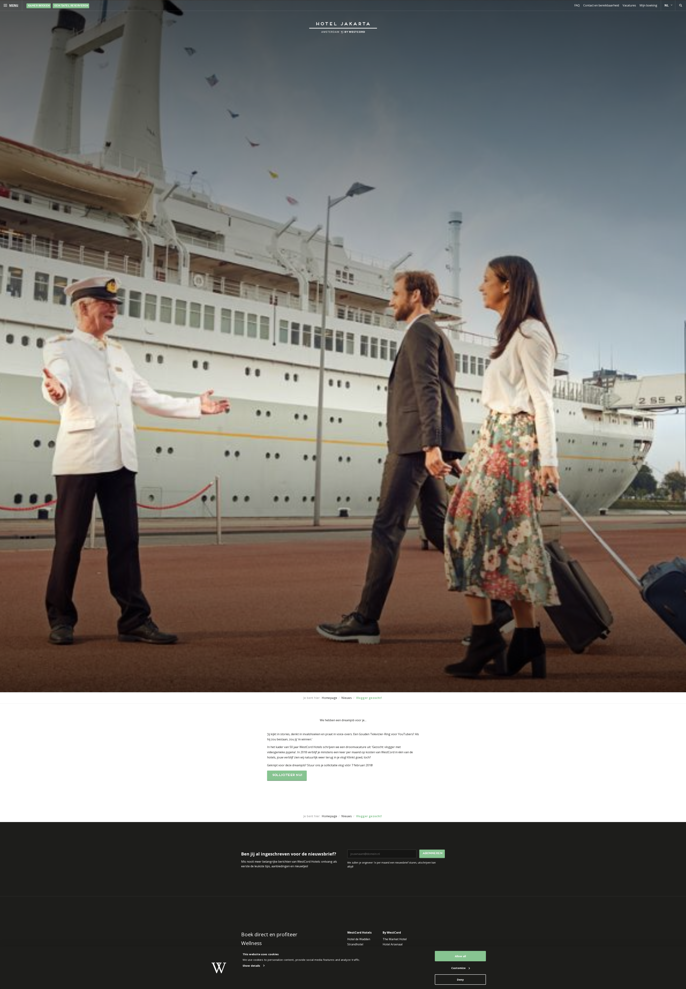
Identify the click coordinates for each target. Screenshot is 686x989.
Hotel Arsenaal (392, 944)
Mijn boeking (648, 5)
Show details (251, 965)
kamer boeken (38, 5)
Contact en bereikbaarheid (601, 5)
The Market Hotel (395, 939)
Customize (458, 968)
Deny (460, 979)
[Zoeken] (680, 5)
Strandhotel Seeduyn (355, 946)
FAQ (577, 5)
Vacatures (629, 5)
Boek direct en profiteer (269, 934)
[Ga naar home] (343, 27)
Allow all (460, 956)
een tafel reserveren (71, 5)
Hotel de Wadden (358, 939)
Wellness (251, 943)
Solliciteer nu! (287, 775)
